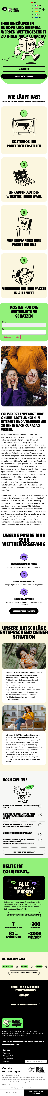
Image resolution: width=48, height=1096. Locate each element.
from (4, 322)
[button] (4, 9)
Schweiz (24, 967)
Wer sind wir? (7, 1053)
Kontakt (6, 1061)
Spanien (39, 967)
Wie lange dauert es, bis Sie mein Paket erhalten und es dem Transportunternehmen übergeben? (19, 841)
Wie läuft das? (8, 1056)
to (3, 329)
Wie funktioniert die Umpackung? (17, 833)
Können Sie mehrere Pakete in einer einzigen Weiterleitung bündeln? (18, 825)
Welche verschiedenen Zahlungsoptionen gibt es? (21, 806)
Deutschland (8, 967)
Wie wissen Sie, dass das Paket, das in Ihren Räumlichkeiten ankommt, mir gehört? (19, 816)
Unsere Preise (8, 1059)
